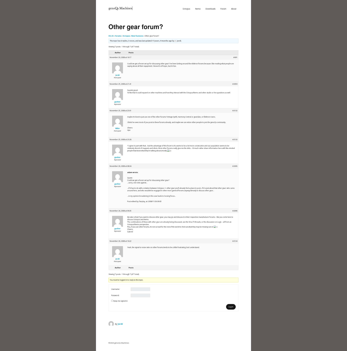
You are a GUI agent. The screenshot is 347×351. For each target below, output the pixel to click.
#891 (235, 57)
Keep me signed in (120, 301)
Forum (223, 8)
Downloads (210, 8)
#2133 (234, 139)
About (233, 8)
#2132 (234, 110)
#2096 (234, 211)
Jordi (120, 323)
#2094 (234, 84)
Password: (115, 295)
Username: (115, 289)
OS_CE (110, 36)
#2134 (234, 241)
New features (137, 36)
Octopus (186, 8)
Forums (118, 36)
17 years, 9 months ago (162, 41)
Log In (231, 307)
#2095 (234, 166)
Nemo (198, 8)
